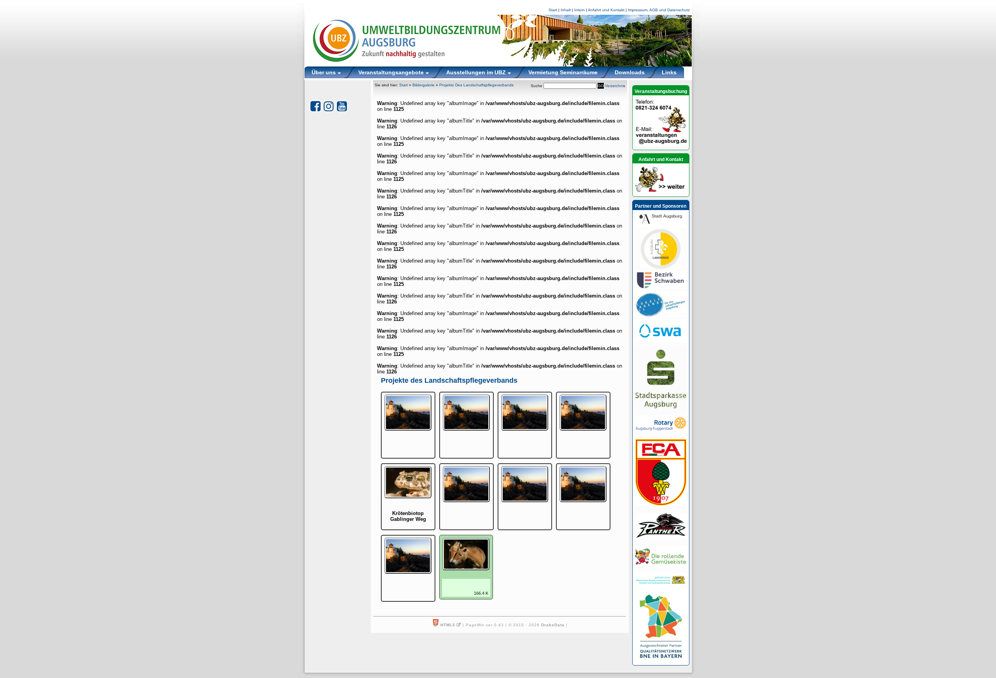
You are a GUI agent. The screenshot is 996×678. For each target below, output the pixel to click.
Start (553, 10)
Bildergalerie (423, 85)
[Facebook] (315, 106)
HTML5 (447, 625)
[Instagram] (329, 106)
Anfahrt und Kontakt (606, 10)
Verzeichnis (615, 86)
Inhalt (566, 10)
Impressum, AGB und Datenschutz (659, 10)
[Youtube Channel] (342, 106)
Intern (579, 10)
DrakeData (553, 625)
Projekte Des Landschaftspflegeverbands (476, 85)
